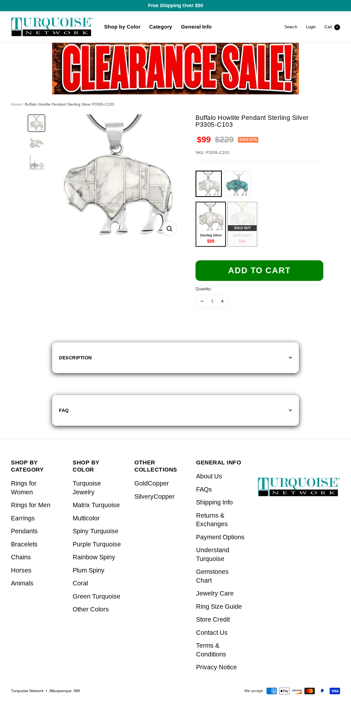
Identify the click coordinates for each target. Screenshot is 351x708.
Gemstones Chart (212, 576)
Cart (331, 26)
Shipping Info (214, 502)
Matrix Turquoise (96, 505)
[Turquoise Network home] (299, 482)
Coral (80, 583)
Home (16, 104)
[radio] (209, 184)
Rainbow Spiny (94, 557)
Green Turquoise (96, 596)
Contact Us (212, 632)
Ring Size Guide (219, 606)
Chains (21, 557)
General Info (196, 27)
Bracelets (24, 544)
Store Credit (213, 619)
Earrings (23, 518)
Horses (21, 570)
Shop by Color (122, 27)
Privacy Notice (216, 667)
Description (75, 357)
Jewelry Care (215, 593)
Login (311, 26)
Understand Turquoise (212, 554)
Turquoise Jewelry (87, 488)
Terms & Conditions (211, 650)
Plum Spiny (88, 570)
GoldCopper (151, 483)
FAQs (204, 489)
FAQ (64, 410)
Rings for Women (23, 488)
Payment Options (220, 537)
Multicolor (86, 518)
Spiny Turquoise (95, 531)
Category (160, 27)
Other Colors (91, 609)
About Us (209, 476)
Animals (22, 583)
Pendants (24, 531)
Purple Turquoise (97, 544)
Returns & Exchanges (212, 520)
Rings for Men (30, 505)
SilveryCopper (154, 496)
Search (290, 26)
